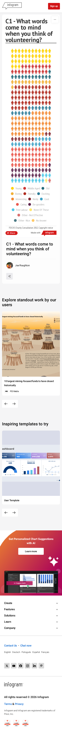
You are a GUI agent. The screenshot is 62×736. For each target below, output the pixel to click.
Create (8, 603)
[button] (17, 188)
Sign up (54, 6)
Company (10, 628)
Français (45, 652)
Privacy (19, 704)
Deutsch (16, 652)
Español (36, 652)
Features (9, 609)
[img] (31, 58)
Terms (8, 704)
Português (26, 652)
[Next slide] (14, 403)
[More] (55, 19)
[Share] (9, 276)
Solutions (9, 615)
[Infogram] (12, 6)
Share (12, 233)
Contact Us (10, 645)
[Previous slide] (6, 403)
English (7, 652)
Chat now (26, 645)
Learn (7, 621)
